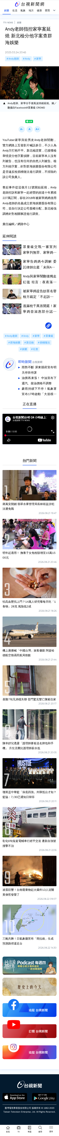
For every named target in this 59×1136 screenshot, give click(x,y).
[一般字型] (29, 129)
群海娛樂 (15, 342)
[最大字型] (37, 129)
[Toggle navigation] (51, 1128)
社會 (35, 349)
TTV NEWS (8, 22)
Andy (27, 58)
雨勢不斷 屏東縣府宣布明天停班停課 (39, 370)
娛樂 (19, 22)
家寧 (38, 58)
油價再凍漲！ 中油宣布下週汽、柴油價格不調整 (39, 380)
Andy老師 (13, 58)
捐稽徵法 (45, 342)
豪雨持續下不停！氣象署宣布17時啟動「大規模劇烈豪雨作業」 (39, 392)
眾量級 (49, 336)
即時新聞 (24, 362)
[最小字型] (22, 129)
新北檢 (30, 342)
